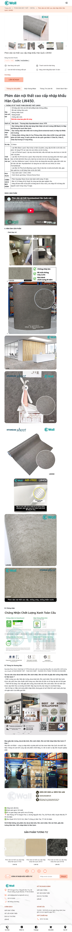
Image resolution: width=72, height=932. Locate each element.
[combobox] (39, 174)
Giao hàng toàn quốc (14, 65)
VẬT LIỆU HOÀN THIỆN (43, 893)
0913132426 (11, 898)
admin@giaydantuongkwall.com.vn (18, 895)
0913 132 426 (44, 919)
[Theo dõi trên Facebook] (27, 871)
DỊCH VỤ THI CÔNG (42, 896)
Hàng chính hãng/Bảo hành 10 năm (49, 69)
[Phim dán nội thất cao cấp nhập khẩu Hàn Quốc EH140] (57, 847)
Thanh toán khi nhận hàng (47, 65)
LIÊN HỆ (39, 899)
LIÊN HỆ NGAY (14, 80)
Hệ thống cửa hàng (13, 901)
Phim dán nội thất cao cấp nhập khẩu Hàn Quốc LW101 (36, 860)
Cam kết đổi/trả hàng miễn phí (17, 69)
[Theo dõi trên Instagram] (39, 871)
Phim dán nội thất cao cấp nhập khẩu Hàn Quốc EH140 (57, 860)
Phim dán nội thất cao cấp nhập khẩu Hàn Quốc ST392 (14, 860)
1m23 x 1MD (9, 61)
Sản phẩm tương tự (36, 832)
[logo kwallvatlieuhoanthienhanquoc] (9, 885)
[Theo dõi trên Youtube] (45, 871)
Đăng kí (63, 876)
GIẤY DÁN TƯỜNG (42, 890)
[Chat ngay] (33, 871)
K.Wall (9, 823)
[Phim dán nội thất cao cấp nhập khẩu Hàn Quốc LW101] (36, 847)
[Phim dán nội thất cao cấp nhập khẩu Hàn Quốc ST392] (14, 847)
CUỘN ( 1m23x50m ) (22, 61)
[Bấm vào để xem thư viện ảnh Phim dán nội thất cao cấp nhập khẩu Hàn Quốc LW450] (36, 28)
